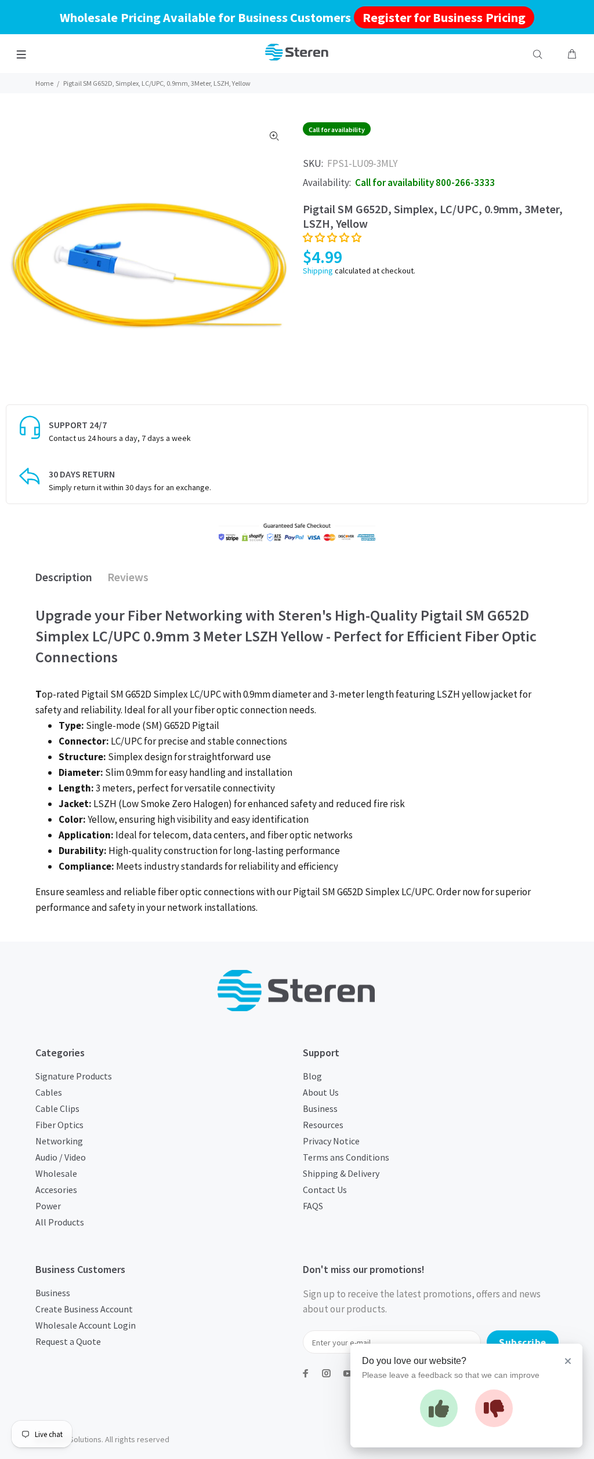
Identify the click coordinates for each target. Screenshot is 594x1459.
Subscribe (522, 1342)
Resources (323, 1124)
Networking (59, 1141)
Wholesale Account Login (85, 1325)
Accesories (56, 1189)
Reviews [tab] (127, 577)
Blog (312, 1076)
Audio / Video (60, 1157)
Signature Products (73, 1076)
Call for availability (337, 129)
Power (48, 1206)
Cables (48, 1092)
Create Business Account (84, 1309)
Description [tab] (63, 577)
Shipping (318, 270)
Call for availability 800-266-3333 (425, 182)
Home (44, 83)
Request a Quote (68, 1341)
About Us (321, 1092)
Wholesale (56, 1173)
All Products (59, 1222)
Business (320, 1108)
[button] (332, 237)
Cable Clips (57, 1108)
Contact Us (325, 1189)
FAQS (313, 1206)
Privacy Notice (331, 1141)
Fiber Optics (59, 1124)
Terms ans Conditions (346, 1157)
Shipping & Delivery (341, 1173)
